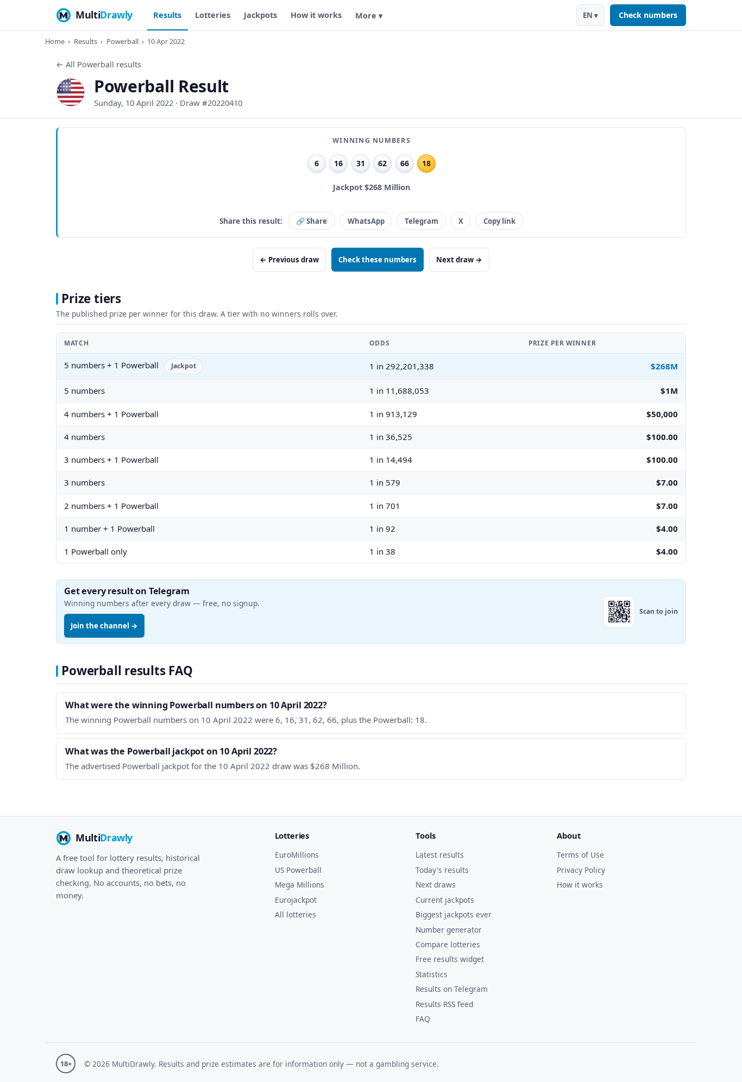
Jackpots (260, 15)
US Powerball (298, 870)
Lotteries (212, 15)
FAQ (423, 1019)
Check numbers (648, 15)
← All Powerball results (98, 64)
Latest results (440, 855)
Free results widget (450, 959)
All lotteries (295, 914)
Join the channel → (104, 626)
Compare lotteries (448, 944)
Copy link (499, 221)
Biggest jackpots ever (454, 914)
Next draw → (459, 260)
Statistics (432, 974)
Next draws (436, 884)
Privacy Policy (581, 870)
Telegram (421, 221)
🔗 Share (311, 221)
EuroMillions (297, 855)
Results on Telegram (452, 989)
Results (167, 15)
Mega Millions (299, 884)
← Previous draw (289, 260)
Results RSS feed (444, 1004)
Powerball (122, 41)
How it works (316, 15)
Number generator (449, 929)
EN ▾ (590, 15)
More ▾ (368, 15)
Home (55, 41)
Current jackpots (445, 900)
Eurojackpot (296, 900)
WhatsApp (366, 221)
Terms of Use (580, 855)
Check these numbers (377, 260)
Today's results (442, 870)
